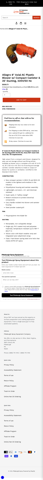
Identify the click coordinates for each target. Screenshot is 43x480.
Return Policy (9, 381)
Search (37, 17)
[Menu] (25, 23)
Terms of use (8, 375)
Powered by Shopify (29, 471)
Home (2, 29)
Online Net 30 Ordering (12, 396)
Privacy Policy (9, 365)
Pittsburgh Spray (18, 471)
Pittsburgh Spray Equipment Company (17, 334)
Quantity (5, 91)
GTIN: (8, 109)
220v (6, 29)
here (13, 138)
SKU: (7, 106)
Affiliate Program (10, 386)
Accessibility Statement (12, 370)
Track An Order (9, 391)
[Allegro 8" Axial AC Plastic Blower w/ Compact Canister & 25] (21, 51)
